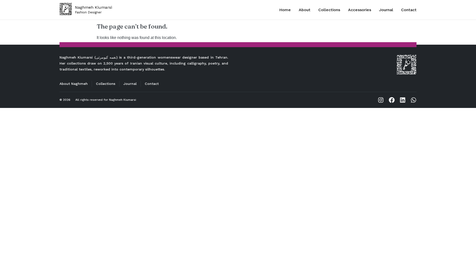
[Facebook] (392, 100)
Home (285, 9)
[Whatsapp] (413, 100)
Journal (386, 9)
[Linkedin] (403, 100)
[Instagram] (381, 100)
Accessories (359, 9)
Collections (329, 9)
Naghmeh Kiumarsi (122, 99)
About (304, 9)
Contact (408, 9)
